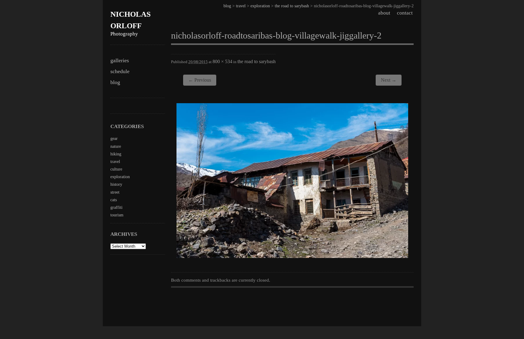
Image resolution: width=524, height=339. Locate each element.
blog (115, 82)
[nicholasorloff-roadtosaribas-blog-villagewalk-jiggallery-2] (292, 256)
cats (113, 200)
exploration (260, 6)
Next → (388, 80)
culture (116, 169)
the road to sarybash (292, 6)
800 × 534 (222, 61)
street (114, 192)
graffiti (116, 207)
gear (114, 138)
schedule (119, 71)
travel (241, 6)
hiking (115, 154)
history (116, 184)
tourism (116, 215)
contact (405, 13)
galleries (119, 60)
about (384, 13)
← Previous (199, 80)
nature (115, 146)
